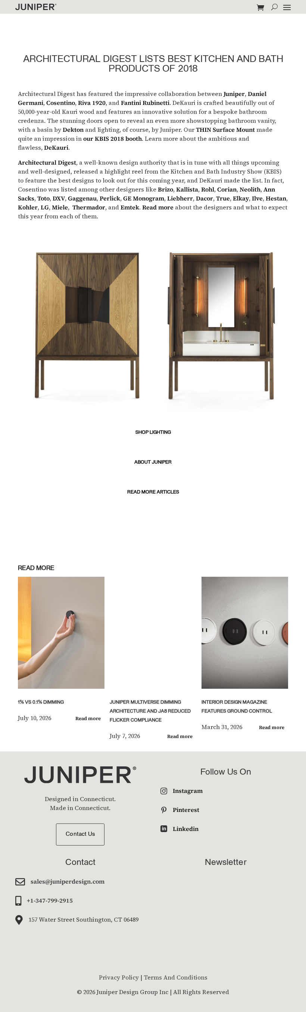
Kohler (28, 207)
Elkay (241, 198)
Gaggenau (82, 198)
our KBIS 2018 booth (112, 138)
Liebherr (180, 198)
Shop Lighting (153, 432)
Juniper (234, 94)
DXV (59, 198)
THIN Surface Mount (225, 129)
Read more (158, 207)
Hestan (276, 198)
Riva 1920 (92, 103)
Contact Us (80, 834)
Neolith (250, 189)
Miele (60, 207)
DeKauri (56, 147)
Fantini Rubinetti (145, 103)
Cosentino (60, 103)
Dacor (204, 198)
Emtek (130, 207)
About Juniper (153, 462)
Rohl (207, 189)
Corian (227, 189)
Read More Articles (153, 492)
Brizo (165, 189)
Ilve (257, 198)
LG (45, 207)
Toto (43, 198)
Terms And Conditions (175, 977)
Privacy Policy (119, 977)
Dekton (73, 129)
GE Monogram (143, 198)
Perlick (110, 198)
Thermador (88, 207)
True (223, 198)
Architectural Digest (47, 162)
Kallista (187, 189)
